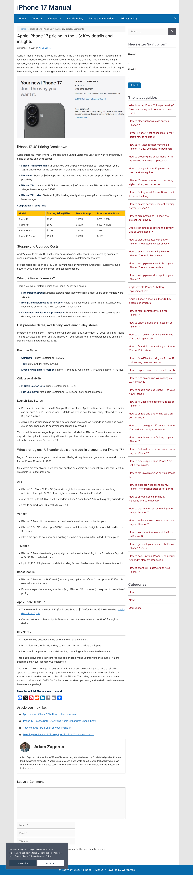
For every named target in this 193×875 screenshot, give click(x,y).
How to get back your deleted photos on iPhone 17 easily (151, 546)
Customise (23, 863)
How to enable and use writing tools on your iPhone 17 (151, 415)
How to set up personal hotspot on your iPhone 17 (151, 277)
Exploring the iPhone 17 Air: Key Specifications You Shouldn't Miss (58, 734)
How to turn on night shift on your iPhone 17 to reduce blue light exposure (152, 427)
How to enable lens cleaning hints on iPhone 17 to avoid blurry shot (149, 253)
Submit (134, 85)
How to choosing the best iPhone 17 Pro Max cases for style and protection (151, 158)
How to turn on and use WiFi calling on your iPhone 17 (150, 380)
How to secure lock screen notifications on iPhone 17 (151, 534)
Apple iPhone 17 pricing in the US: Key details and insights (150, 301)
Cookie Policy (75, 18)
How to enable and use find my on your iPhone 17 (151, 439)
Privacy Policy (129, 18)
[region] (37, 856)
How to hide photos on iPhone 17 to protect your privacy (149, 218)
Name (132, 54)
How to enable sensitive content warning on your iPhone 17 (151, 206)
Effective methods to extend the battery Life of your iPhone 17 (151, 229)
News (132, 600)
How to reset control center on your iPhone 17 (148, 312)
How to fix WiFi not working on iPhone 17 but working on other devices (151, 360)
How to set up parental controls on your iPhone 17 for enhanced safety (151, 265)
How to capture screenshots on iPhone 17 (152, 370)
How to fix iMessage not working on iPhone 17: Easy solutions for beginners (150, 146)
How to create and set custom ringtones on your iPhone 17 (151, 510)
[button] (175, 18)
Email (132, 69)
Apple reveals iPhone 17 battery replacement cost (50, 714)
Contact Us (55, 18)
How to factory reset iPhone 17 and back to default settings (151, 194)
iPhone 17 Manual (44, 7)
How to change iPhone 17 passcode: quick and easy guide (149, 170)
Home (22, 18)
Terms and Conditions (102, 18)
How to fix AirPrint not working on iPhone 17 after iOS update (152, 348)
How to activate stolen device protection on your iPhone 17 (151, 522)
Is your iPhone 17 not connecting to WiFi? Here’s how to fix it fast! (151, 134)
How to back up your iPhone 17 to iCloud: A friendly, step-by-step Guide (152, 558)
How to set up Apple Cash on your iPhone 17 (47, 727)
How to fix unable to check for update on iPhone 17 (151, 403)
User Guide (135, 608)
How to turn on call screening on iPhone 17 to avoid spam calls (151, 336)
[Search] (172, 31)
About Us (37, 18)
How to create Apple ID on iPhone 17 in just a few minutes (150, 463)
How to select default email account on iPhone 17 (151, 324)
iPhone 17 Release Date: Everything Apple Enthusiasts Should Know (59, 721)
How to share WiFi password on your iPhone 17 (149, 569)
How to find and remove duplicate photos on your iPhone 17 (152, 451)
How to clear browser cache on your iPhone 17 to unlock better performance (151, 486)
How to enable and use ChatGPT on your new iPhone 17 (152, 391)
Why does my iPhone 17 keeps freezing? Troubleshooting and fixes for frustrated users (151, 109)
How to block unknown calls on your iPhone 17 (149, 123)
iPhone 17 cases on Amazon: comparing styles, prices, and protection (151, 182)
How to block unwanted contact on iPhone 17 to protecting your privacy (149, 241)
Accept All (50, 863)
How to (133, 592)
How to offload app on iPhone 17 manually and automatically (147, 498)
